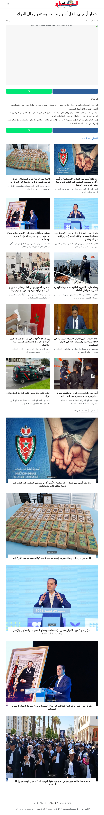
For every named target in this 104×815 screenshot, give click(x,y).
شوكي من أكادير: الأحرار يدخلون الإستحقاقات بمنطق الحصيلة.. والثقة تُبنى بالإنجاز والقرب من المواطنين (76, 236)
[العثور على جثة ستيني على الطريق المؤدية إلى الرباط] (28, 373)
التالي (85, 411)
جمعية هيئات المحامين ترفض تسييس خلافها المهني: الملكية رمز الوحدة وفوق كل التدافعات (52, 782)
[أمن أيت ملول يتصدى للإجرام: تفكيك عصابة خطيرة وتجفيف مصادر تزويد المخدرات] (76, 373)
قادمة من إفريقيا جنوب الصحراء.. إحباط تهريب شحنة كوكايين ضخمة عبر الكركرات (30, 180)
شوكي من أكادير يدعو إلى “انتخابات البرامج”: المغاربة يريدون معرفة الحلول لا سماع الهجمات (28, 236)
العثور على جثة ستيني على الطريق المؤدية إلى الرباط (28, 394)
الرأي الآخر (52, 803)
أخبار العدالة (52, 775)
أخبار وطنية (51, 625)
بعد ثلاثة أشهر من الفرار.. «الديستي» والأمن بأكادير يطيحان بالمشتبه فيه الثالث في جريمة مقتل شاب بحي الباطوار (77, 182)
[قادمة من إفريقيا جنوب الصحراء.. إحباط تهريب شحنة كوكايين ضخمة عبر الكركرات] (28, 159)
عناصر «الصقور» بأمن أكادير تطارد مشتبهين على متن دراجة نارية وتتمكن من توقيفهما (29, 289)
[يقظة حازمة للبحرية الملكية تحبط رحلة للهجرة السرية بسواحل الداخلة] (76, 268)
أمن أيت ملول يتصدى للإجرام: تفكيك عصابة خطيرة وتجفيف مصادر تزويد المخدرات (77, 394)
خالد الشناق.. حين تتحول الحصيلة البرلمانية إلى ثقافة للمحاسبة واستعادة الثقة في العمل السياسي (76, 341)
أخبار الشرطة (52, 477)
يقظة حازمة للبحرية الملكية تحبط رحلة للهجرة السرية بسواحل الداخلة (76, 289)
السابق (93, 411)
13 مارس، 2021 (91, 20)
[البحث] (8, 4)
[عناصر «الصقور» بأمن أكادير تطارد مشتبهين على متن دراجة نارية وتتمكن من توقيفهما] (28, 268)
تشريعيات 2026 (52, 700)
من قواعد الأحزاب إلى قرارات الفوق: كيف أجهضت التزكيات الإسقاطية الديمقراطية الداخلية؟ (30, 341)
